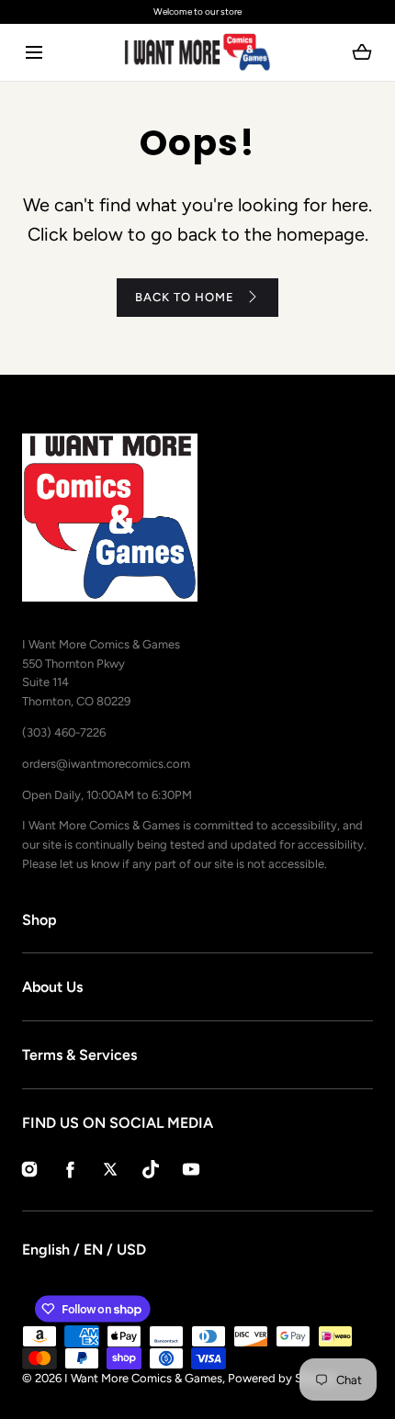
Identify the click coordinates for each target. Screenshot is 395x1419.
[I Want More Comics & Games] (197, 52)
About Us (52, 987)
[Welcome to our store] (197, 12)
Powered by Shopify (282, 1378)
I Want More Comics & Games (143, 1378)
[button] (33, 52)
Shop (39, 920)
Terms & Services (79, 1055)
